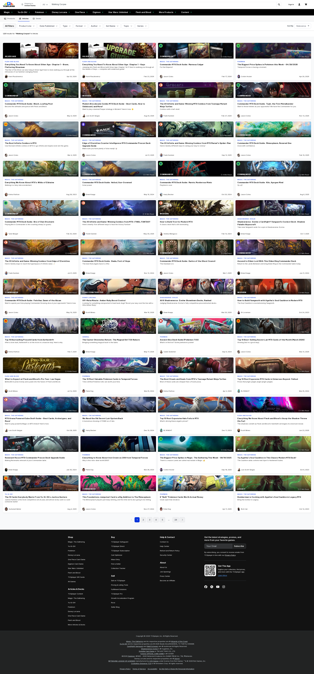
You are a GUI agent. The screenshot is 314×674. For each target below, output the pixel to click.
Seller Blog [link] (115, 607)
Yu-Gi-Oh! (22, 12)
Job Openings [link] (165, 572)
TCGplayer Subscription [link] (120, 551)
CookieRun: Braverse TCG (141, 663)
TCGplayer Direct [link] (117, 546)
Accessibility (152, 669)
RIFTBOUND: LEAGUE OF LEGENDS (121, 661)
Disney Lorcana (59, 12)
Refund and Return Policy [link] (169, 551)
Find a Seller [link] (116, 564)
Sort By (290, 26)
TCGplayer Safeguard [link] (119, 542)
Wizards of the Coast (179, 641)
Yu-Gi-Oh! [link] (71, 546)
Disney (177, 659)
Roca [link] (113, 603)
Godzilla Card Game (146, 651)
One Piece (80, 12)
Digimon (97, 12)
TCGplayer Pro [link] (117, 594)
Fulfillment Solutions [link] (118, 589)
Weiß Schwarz (152, 646)
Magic (7, 12)
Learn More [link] (222, 575)
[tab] (9, 18)
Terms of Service (139, 669)
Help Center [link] (164, 546)
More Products (166, 12)
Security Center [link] (166, 555)
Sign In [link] (291, 4)
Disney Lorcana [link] (74, 555)
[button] (278, 4)
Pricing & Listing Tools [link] (119, 585)
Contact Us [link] (164, 542)
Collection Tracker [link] (118, 568)
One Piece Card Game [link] (76, 559)
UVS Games (154, 661)
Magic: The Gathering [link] (76, 542)
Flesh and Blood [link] (74, 573)
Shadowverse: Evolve (149, 649)
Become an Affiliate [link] (167, 581)
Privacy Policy (230, 555)
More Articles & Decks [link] (76, 625)
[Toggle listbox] (308, 26)
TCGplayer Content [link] (75, 594)
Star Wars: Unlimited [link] (75, 568)
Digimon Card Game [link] (75, 564)
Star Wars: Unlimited (118, 12)
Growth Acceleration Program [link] (122, 598)
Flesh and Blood (143, 12)
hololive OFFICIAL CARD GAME (152, 654)
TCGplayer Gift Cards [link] (76, 577)
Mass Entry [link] (115, 559)
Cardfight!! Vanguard (135, 646)
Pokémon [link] (71, 551)
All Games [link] (72, 581)
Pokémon (39, 12)
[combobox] (302, 26)
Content (185, 12)
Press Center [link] (165, 576)
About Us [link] (163, 567)
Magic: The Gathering (134, 641)
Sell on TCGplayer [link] (118, 581)
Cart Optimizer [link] (116, 555)
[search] (163, 4)
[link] (9, 4)
